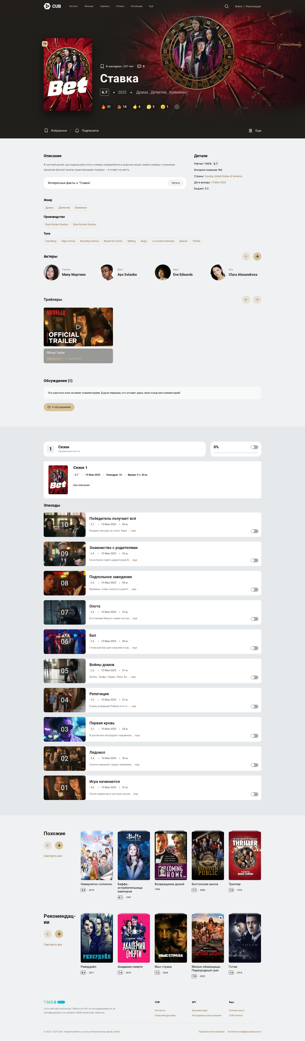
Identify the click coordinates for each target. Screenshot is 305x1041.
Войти (238, 6)
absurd (183, 241)
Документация (199, 1010)
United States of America (228, 176)
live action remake (163, 241)
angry (144, 241)
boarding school (89, 241)
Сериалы (105, 6)
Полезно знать (236, 1010)
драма (142, 92)
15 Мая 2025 (218, 182)
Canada (208, 176)
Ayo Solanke (127, 275)
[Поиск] (226, 6)
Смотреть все (53, 856)
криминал (178, 92)
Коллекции (136, 6)
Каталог (73, 6)
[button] (257, 256)
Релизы (120, 6)
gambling (50, 241)
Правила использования (212, 1031)
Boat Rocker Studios (56, 224)
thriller (196, 241)
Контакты (160, 1010)
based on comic (113, 241)
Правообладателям (165, 1015)
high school (68, 241)
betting (132, 241)
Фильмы (89, 6)
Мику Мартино (74, 275)
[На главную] (52, 6)
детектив (158, 92)
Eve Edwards (183, 275)
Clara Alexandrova (243, 275)
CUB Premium (236, 1015)
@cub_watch (113, 1031)
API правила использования (206, 1015)
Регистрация (253, 6)
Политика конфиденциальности (244, 1031)
